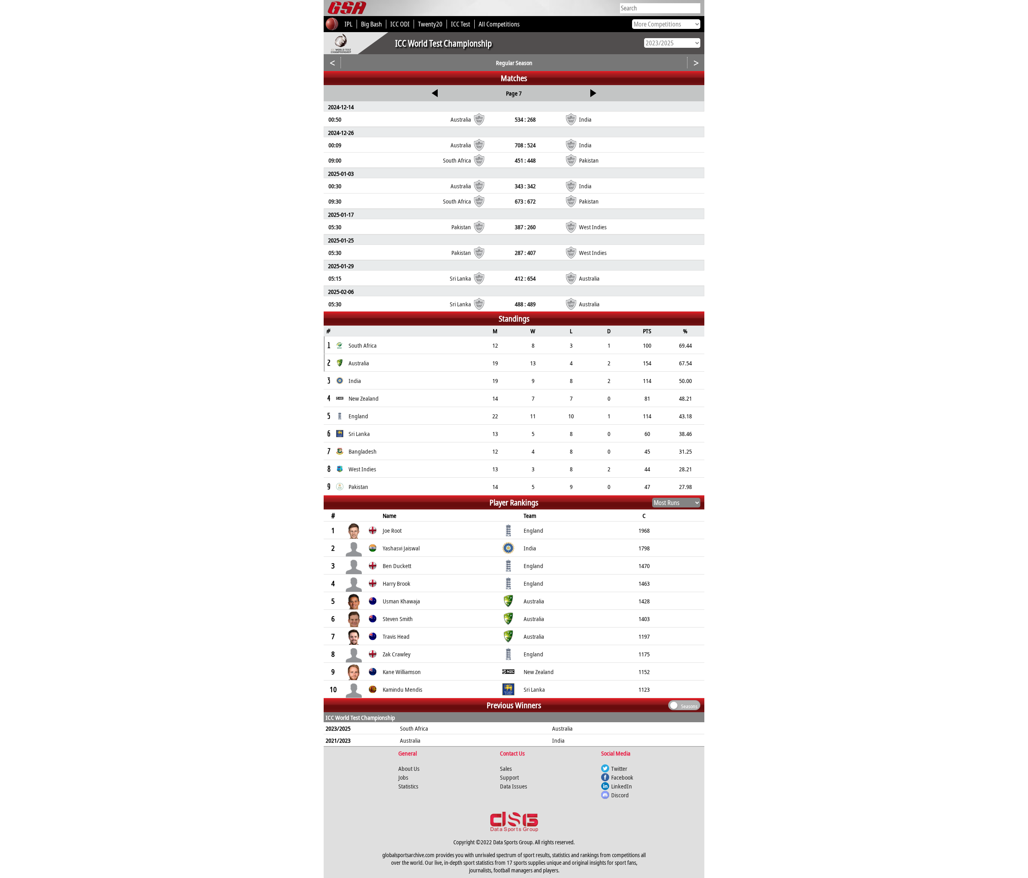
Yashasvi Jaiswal (401, 548)
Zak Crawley (396, 654)
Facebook (622, 777)
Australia (562, 728)
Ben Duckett (397, 566)
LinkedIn (621, 786)
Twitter (619, 768)
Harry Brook (396, 583)
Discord (620, 795)
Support (509, 777)
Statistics (408, 786)
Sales (506, 768)
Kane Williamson (402, 672)
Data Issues (513, 786)
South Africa (414, 728)
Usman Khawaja (401, 601)
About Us (409, 768)
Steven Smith (398, 619)
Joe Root (392, 530)
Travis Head (396, 636)
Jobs (403, 777)
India (558, 740)
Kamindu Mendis (402, 689)
